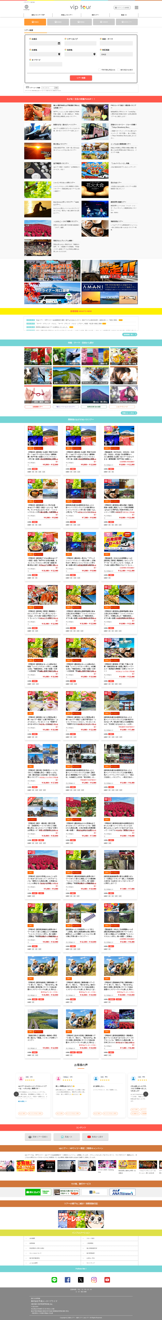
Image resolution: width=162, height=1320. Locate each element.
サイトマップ (91, 1263)
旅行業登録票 (91, 1253)
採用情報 (32, 1243)
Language (26, 9)
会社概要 (32, 1238)
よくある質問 (33, 1263)
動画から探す (97, 1137)
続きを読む (21, 1101)
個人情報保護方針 (92, 1248)
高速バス (124, 15)
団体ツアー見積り (40, 1137)
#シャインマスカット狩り (35, 1113)
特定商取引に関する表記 (37, 1248)
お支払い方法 (91, 1258)
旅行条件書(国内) (35, 1258)
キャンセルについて (35, 1253)
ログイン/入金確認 (123, 7)
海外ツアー (95, 15)
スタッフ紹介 (91, 1238)
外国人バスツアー (67, 15)
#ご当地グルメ (135, 1113)
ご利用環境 (90, 1243)
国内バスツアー (38, 15)
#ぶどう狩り (22, 1113)
